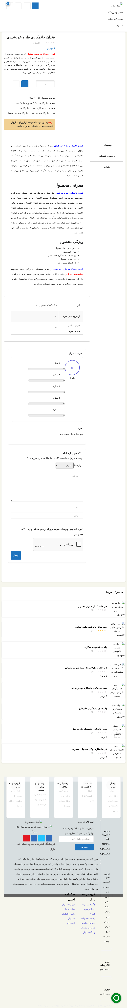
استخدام (71, 923)
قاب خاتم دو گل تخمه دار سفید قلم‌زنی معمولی (86, 667)
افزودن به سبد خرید (24, 83)
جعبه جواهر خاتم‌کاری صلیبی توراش (91, 627)
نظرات (107, 167)
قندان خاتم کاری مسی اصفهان (20, 113)
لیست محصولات (88, 918)
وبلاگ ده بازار (89, 932)
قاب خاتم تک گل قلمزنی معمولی (92, 606)
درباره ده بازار (68, 904)
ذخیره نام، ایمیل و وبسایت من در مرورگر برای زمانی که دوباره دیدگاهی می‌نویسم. (51, 531)
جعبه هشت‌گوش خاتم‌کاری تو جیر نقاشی (89, 688)
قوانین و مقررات (87, 927)
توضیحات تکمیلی (107, 156)
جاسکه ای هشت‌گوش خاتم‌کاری (93, 708)
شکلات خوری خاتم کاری (27, 103)
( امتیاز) (37, 43)
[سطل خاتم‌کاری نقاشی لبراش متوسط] (117, 731)
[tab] (106, 145)
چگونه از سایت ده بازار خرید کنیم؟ (88, 909)
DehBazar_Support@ (101, 994)
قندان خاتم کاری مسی (45, 113)
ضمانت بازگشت (88, 923)
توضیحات (107, 145)
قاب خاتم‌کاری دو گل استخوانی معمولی (89, 749)
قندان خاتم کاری (27, 108)
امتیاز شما (78, 465)
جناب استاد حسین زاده (46, 305)
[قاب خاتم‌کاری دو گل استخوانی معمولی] (117, 751)
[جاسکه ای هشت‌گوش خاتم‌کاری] (117, 709)
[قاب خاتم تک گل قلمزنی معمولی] (117, 607)
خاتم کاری (43, 103)
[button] (10, 6)
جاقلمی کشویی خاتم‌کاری (95, 647)
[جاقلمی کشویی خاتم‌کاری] (117, 647)
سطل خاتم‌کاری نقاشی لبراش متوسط (90, 729)
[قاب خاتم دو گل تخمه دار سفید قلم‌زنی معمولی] (117, 670)
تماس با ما (70, 909)
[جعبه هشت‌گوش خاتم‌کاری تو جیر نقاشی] (117, 690)
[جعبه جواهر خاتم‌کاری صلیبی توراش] (117, 627)
